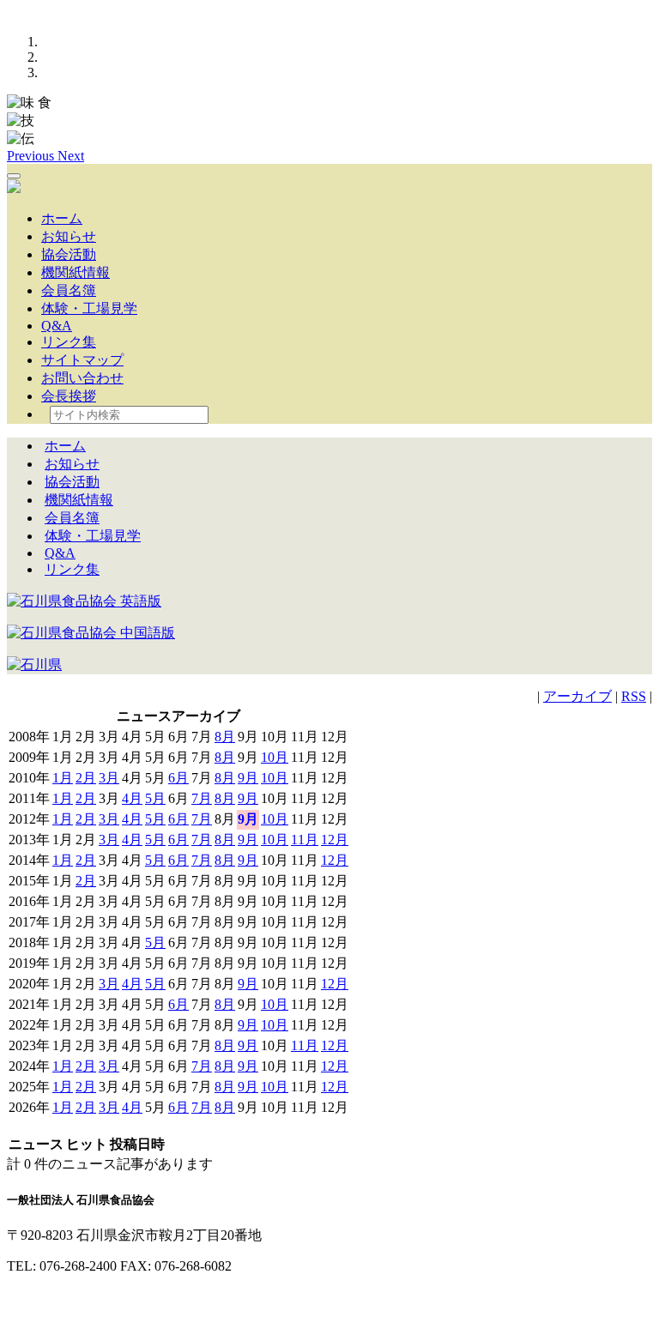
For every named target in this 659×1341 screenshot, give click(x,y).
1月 (62, 777)
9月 (248, 777)
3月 (109, 777)
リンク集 (68, 342)
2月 (86, 777)
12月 (334, 839)
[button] (32, 155)
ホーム (61, 218)
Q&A (56, 325)
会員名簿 (68, 290)
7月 (201, 798)
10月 (274, 757)
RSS (633, 696)
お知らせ (68, 236)
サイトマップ (82, 360)
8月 (225, 736)
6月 (178, 777)
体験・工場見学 (89, 308)
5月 (155, 798)
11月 (304, 839)
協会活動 (68, 254)
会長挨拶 (68, 396)
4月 (132, 798)
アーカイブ (577, 696)
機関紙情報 (75, 272)
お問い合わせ (82, 378)
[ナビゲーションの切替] (14, 175)
